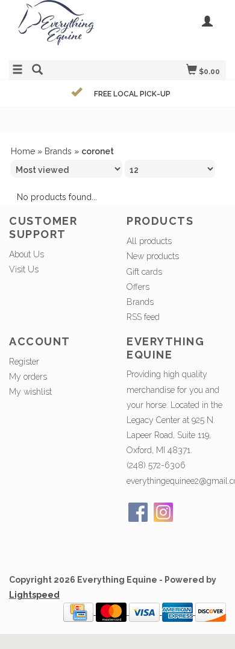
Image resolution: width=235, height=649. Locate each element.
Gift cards (144, 272)
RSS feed (143, 317)
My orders (28, 376)
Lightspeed (34, 595)
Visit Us (24, 269)
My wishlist (30, 392)
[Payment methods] (79, 611)
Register (24, 361)
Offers (138, 287)
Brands (58, 151)
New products (153, 256)
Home (23, 151)
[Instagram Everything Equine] (163, 512)
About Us (26, 254)
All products (149, 241)
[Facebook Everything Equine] (138, 512)
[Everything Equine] (63, 28)
